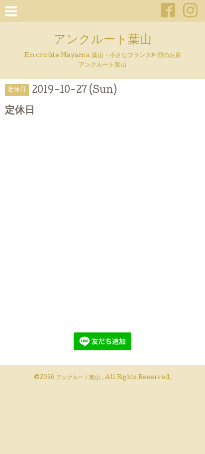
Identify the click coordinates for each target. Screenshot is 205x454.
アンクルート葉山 (103, 40)
